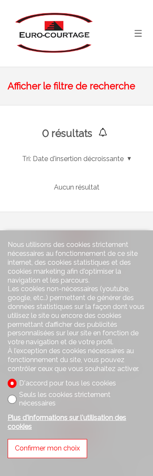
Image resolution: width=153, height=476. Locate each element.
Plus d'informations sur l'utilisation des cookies (67, 422)
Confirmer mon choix (47, 448)
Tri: (26, 159)
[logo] (53, 33)
